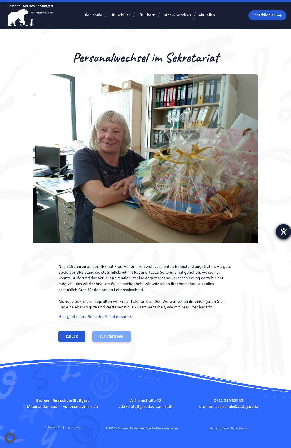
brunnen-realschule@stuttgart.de (228, 406)
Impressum (72, 427)
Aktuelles (206, 15)
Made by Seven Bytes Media (228, 428)
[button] (10, 438)
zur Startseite (111, 336)
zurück (72, 336)
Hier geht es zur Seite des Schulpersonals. (95, 317)
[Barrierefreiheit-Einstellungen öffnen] (283, 231)
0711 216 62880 (228, 400)
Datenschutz (53, 427)
